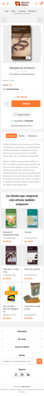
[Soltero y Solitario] (40, 20)
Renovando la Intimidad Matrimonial (11, 233)
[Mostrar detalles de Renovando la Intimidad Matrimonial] (11, 219)
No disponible (11, 293)
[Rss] (28, 374)
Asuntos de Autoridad (32, 269)
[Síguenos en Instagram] (22, 374)
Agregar (26, 103)
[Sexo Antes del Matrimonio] (4, 20)
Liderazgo (27, 232)
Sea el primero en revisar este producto (22, 74)
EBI (10, 85)
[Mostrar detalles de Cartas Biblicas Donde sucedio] (33, 293)
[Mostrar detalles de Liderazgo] (33, 219)
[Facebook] (16, 374)
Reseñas (22, 135)
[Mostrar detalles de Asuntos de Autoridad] (33, 256)
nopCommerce (25, 386)
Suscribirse (39, 361)
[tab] (11, 136)
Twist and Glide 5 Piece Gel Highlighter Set (10, 309)
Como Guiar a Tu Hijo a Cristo (11, 270)
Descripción (11, 135)
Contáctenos (32, 135)
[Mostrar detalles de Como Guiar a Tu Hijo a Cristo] (11, 256)
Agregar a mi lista (23, 114)
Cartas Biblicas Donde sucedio (32, 307)
